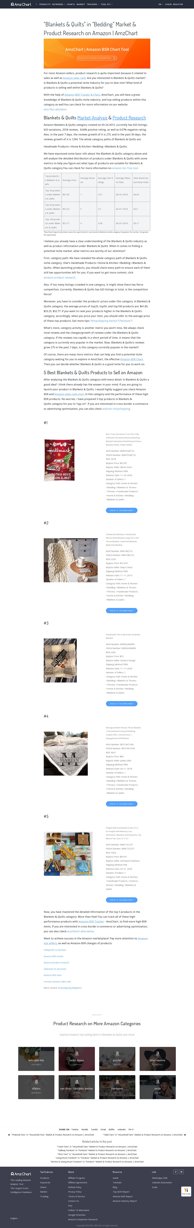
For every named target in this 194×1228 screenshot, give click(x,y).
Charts (71, 4)
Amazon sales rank (74, 78)
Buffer (112, 1129)
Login (168, 4)
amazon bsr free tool (125, 168)
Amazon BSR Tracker (91, 921)
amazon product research (59, 277)
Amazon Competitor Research (83, 1219)
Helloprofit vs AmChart (55, 949)
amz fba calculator (55, 109)
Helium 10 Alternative (78, 1210)
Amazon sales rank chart (69, 394)
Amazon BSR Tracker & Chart (82, 94)
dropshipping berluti (104, 320)
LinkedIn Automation (162, 1182)
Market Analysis (92, 117)
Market (81, 4)
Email (103, 1129)
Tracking (44, 1196)
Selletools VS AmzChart (55, 968)
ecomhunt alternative (80, 931)
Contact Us (73, 1200)
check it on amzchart (122, 510)
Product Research (129, 117)
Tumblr (94, 1129)
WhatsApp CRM (159, 1177)
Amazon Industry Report (125, 1200)
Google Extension (76, 1214)
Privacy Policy (75, 1191)
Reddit (85, 1129)
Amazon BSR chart (53, 975)
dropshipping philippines (70, 987)
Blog (115, 1187)
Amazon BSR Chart (131, 359)
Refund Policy (74, 1187)
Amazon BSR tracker (54, 956)
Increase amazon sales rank (57, 981)
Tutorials (117, 1182)
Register (178, 4)
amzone (126, 320)
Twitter (75, 1129)
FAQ (70, 1205)
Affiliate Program (76, 1177)
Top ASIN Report (121, 1191)
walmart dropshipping (116, 408)
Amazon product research (56, 962)
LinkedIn (122, 1129)
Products (45, 4)
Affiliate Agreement (77, 1182)
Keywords (45, 1182)
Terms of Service (76, 1196)
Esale (154, 1187)
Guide (115, 1177)
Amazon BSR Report (123, 1196)
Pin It (131, 1129)
